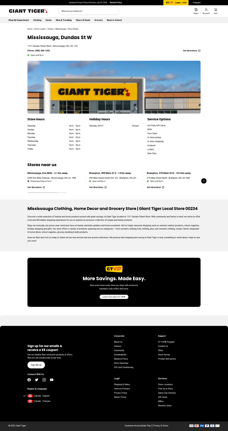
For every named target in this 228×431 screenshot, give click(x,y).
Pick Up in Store (165, 388)
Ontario (51, 29)
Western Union (165, 405)
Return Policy (120, 397)
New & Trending (64, 20)
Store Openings (121, 363)
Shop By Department (18, 20)
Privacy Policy (120, 393)
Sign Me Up (36, 365)
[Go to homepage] (28, 11)
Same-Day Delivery (167, 393)
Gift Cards (162, 397)
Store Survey (164, 354)
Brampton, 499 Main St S (110, 173)
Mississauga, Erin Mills (47, 173)
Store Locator (40, 29)
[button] (203, 181)
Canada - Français (42, 401)
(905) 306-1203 (42, 50)
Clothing (37, 20)
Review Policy (116, 2)
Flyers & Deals (83, 20)
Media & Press (121, 359)
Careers (117, 346)
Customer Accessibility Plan (138, 425)
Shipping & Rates (122, 384)
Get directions (190, 50)
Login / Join (180, 2)
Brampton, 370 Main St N (169, 173)
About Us (118, 342)
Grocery (98, 20)
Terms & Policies (122, 388)
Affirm (160, 401)
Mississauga (61, 29)
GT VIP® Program (166, 342)
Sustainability (120, 354)
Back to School (114, 20)
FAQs (160, 350)
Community (119, 350)
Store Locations (165, 384)
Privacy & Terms (160, 425)
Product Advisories (167, 359)
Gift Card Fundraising (123, 367)
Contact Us (163, 346)
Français (197, 2)
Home (49, 20)
